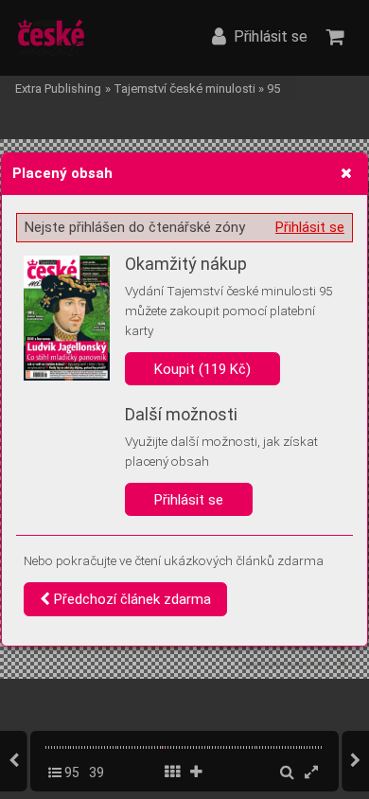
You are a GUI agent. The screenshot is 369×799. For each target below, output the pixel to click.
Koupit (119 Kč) (202, 369)
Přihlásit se (309, 227)
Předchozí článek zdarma (130, 599)
